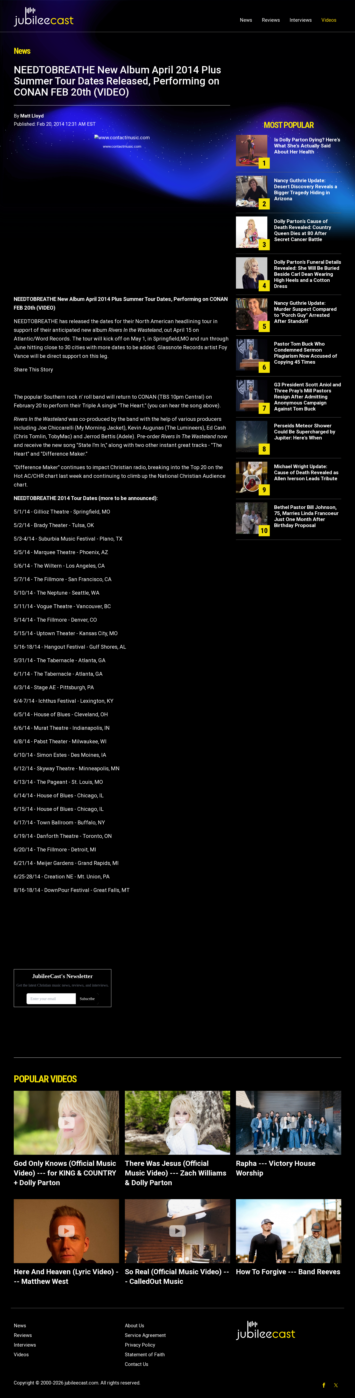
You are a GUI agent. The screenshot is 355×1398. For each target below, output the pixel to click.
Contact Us (136, 1364)
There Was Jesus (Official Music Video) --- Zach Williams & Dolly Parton (175, 1173)
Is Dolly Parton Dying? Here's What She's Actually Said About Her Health (307, 146)
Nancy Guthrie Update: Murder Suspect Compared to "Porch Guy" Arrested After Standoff (305, 312)
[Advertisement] (288, 91)
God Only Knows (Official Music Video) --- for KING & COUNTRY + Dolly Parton (65, 1173)
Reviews (271, 20)
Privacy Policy (140, 1345)
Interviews (301, 20)
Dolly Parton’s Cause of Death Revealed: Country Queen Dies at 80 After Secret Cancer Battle (302, 230)
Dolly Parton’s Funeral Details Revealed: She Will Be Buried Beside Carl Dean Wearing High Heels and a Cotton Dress (307, 274)
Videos (328, 20)
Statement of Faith (145, 1354)
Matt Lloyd (32, 116)
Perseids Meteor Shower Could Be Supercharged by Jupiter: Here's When (304, 432)
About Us (134, 1325)
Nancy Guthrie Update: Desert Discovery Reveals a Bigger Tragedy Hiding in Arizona (305, 190)
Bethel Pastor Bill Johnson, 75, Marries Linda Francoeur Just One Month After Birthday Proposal (306, 516)
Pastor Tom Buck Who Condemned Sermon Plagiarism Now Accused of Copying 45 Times (305, 353)
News (246, 20)
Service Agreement (145, 1335)
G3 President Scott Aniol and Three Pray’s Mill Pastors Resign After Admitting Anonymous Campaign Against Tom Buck (307, 397)
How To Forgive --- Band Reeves (288, 1271)
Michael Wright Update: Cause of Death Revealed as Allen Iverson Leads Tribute (306, 472)
